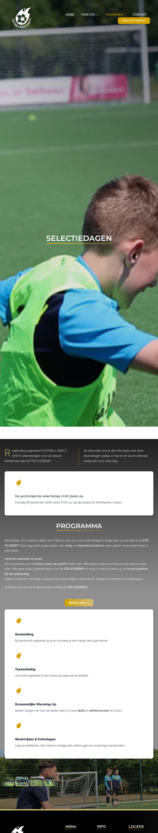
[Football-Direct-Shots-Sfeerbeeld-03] (40, 781)
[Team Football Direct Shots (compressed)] (11, 781)
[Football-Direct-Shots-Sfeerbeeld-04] (55, 781)
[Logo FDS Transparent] (21, 7)
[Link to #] (18, 482)
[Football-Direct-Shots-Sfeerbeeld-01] (25, 781)
